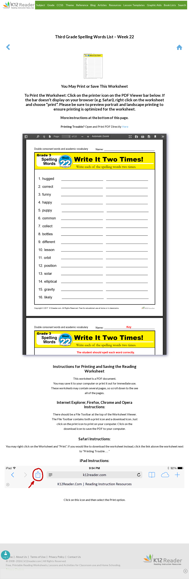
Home (9, 556)
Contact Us (74, 556)
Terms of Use (38, 556)
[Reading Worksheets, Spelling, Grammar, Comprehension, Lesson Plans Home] (180, 47)
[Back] (8, 47)
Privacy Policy (56, 556)
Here (125, 126)
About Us (21, 556)
